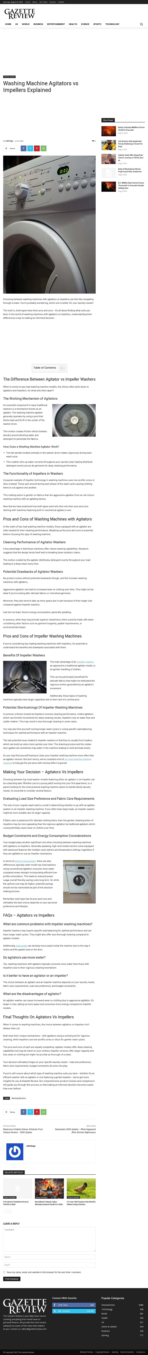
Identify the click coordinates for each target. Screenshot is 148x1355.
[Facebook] (23, 148)
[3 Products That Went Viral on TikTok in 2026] (17, 1188)
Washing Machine (19, 1098)
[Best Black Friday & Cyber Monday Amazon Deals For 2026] (49, 1188)
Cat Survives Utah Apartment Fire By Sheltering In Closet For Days (130, 144)
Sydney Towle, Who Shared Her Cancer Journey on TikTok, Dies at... (130, 157)
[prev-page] (5, 1211)
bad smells (21, 945)
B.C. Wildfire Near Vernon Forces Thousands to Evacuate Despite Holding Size (131, 185)
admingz (9, 141)
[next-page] (9, 1211)
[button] (141, 24)
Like (92, 1305)
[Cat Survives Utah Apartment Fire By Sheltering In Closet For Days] (108, 145)
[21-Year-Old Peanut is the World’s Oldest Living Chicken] (81, 1188)
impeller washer (85, 661)
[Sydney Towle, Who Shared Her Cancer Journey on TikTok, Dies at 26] (108, 159)
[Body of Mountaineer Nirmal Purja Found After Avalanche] (108, 173)
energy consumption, (25, 861)
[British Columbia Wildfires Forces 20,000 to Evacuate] (108, 131)
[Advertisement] (74, 49)
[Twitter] (30, 148)
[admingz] (14, 1151)
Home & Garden (9, 77)
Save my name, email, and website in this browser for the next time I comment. (44, 1272)
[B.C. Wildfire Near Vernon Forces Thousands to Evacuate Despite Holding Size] (108, 187)
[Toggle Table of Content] (61, 368)
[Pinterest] (37, 148)
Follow (90, 1311)
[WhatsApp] (43, 148)
